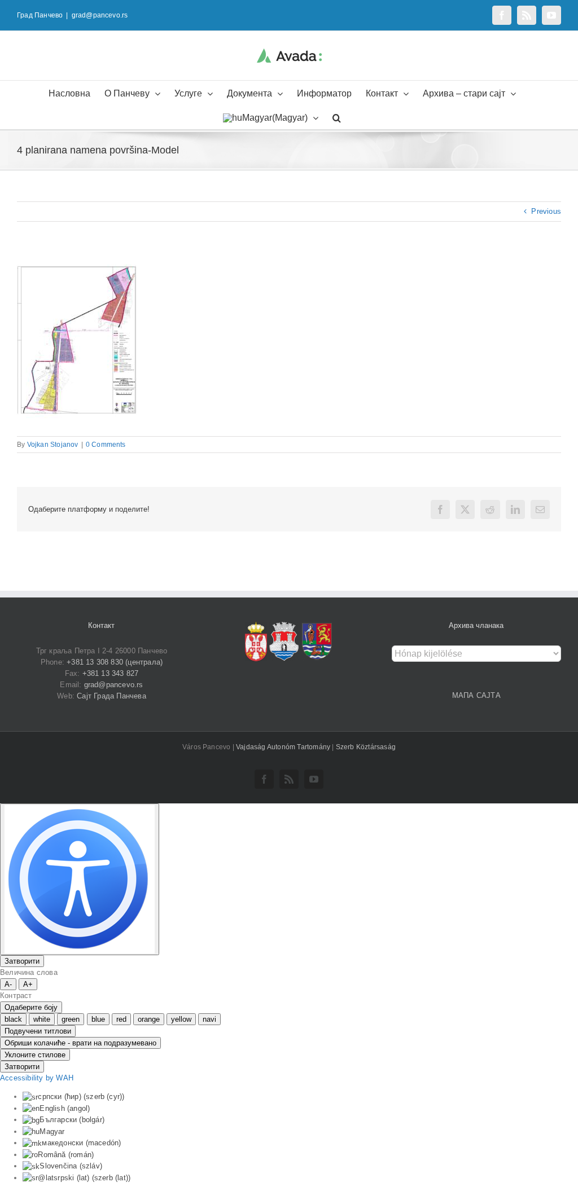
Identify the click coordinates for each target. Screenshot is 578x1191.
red (121, 1019)
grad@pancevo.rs (100, 15)
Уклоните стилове (35, 1055)
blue (98, 1019)
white (41, 1019)
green (71, 1019)
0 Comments (106, 445)
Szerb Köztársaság (366, 747)
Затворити (22, 961)
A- (8, 984)
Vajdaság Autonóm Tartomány (284, 747)
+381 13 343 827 (110, 673)
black (13, 1019)
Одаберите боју (31, 1007)
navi (209, 1019)
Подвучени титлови (38, 1031)
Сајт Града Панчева (111, 696)
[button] (336, 117)
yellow (181, 1019)
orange (149, 1019)
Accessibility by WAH (36, 1078)
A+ (28, 984)
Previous (546, 211)
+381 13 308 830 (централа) (115, 662)
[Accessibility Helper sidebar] (79, 879)
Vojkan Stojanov (52, 445)
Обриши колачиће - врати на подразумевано (80, 1043)
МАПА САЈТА (476, 695)
